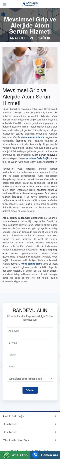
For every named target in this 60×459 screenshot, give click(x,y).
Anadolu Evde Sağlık (38, 158)
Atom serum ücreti (31, 263)
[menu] (4, 3)
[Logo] (30, 3)
